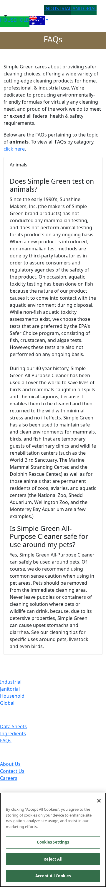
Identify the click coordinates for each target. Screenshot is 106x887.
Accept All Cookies (53, 875)
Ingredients (13, 733)
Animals (18, 164)
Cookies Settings (53, 842)
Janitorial (10, 689)
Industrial (10, 682)
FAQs (5, 740)
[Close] (98, 800)
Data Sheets (13, 726)
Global (7, 703)
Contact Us (12, 771)
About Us (10, 764)
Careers (8, 778)
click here (14, 149)
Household (12, 696)
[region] (53, 839)
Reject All (53, 859)
